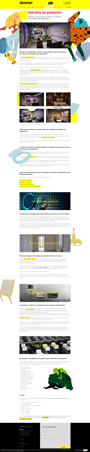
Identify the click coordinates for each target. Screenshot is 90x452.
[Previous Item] (21, 35)
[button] (33, 7)
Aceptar (85, 450)
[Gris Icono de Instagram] (23, 439)
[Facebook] (66, 7)
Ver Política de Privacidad (19, 450)
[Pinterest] (68, 7)
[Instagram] (70, 7)
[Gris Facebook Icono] (20, 439)
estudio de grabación (42, 267)
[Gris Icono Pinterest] (21, 439)
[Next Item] (68, 35)
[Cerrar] (88, 450)
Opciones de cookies (78, 450)
